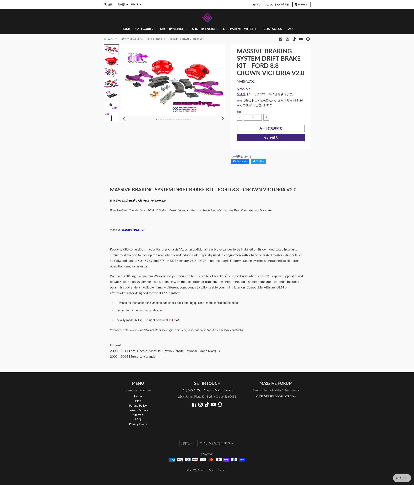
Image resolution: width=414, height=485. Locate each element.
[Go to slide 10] (176, 119)
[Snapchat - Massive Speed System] (308, 39)
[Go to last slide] (124, 118)
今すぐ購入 (271, 137)
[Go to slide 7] (170, 119)
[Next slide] (222, 118)
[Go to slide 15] (188, 119)
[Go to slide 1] (156, 119)
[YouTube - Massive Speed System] (301, 39)
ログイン (256, 4)
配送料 (241, 94)
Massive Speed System (218, 390)
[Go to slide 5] (165, 119)
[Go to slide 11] (179, 119)
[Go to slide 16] (190, 119)
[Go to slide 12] (181, 119)
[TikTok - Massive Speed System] (294, 39)
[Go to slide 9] (174, 119)
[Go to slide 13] (183, 119)
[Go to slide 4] (163, 119)
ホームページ (110, 39)
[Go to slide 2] (158, 119)
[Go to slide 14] (185, 119)
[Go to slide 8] (172, 119)
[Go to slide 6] (167, 119)
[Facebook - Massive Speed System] (280, 39)
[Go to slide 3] (161, 119)
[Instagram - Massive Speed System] (287, 39)
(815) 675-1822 (190, 390)
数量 (239, 111)
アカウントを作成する (277, 4)
